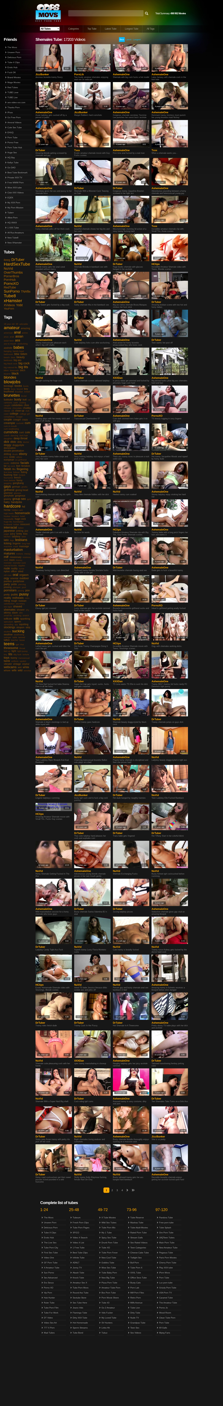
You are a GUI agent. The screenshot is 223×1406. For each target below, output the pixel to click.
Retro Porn (135, 1297)
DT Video (48, 1317)
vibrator (8, 664)
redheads (18, 597)
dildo (13, 441)
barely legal (18, 351)
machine (8, 546)
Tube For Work (51, 1312)
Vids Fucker (107, 1312)
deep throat (20, 438)
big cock (24, 363)
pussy (24, 594)
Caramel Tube (166, 1297)
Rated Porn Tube (138, 1232)
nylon (7, 571)
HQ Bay (11, 157)
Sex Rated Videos (138, 1242)
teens (9, 643)
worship (27, 670)
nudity (14, 568)
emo (6, 457)
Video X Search (80, 1237)
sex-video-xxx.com (16, 102)
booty (7, 389)
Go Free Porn (14, 117)
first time (8, 472)
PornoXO (11, 283)
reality (7, 597)
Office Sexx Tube (138, 1277)
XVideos (9, 305)
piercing (22, 584)
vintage (17, 664)
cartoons (8, 402)
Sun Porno (49, 1272)
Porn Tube (12, 137)
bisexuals (14, 370)
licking (7, 543)
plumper (17, 587)
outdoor (24, 578)
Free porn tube (166, 1222)
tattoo (7, 640)
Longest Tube (131, 28)
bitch (22, 370)
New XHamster (14, 242)
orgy (6, 578)
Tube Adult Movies (139, 1227)
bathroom (8, 354)
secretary (20, 603)
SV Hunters (106, 1322)
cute (27, 432)
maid (15, 546)
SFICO (76, 1232)
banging (8, 351)
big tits (23, 367)
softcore (8, 618)
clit (12, 411)
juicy (12, 533)
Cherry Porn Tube (167, 1262)
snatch (26, 615)
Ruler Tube (49, 1302)
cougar (19, 416)
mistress (27, 557)
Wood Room (165, 1312)
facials (24, 462)
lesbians (21, 540)
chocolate (17, 408)
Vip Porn (48, 1292)
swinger (7, 637)
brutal (24, 396)
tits (10, 654)
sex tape (8, 606)
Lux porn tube (165, 1282)
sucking (18, 631)
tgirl (17, 644)
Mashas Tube (136, 1222)
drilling (7, 454)
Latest (128, 39)
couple (8, 419)
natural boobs (10, 565)
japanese (9, 530)
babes (19, 347)
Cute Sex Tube (14, 127)
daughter (8, 438)
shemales (9, 609)
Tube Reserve (137, 1217)
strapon (20, 627)
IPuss (10, 112)
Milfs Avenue (136, 1302)
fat (5, 466)
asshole (8, 348)
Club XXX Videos (15, 192)
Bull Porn (134, 1262)
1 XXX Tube (13, 227)
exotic (6, 463)
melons (19, 553)
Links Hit (105, 1327)
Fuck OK (11, 72)
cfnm (26, 405)
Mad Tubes (49, 1332)
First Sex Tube (51, 1252)
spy (16, 624)
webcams (10, 667)
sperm (17, 621)
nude (7, 568)
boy (26, 389)
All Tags (150, 28)
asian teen (9, 340)
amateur (12, 327)
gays (7, 486)
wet (20, 667)
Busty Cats (135, 1282)
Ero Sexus (49, 1282)
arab (12, 336)
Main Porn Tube (166, 1242)
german (16, 486)
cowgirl (17, 419)
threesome (11, 648)
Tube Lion (135, 1307)
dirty (19, 442)
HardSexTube (17, 264)
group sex (19, 498)
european (9, 459)
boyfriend (9, 391)
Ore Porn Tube (166, 1232)
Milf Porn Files (137, 1292)
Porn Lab (134, 1287)
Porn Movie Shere (110, 1297)
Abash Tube (78, 1272)
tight (14, 651)
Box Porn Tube (108, 1292)
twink (7, 660)
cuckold (20, 423)
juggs (6, 534)
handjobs (16, 502)
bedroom (8, 360)
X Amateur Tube (51, 1267)
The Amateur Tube (168, 1302)
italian (21, 528)
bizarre (7, 374)
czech (6, 435)
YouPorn (9, 308)
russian (22, 601)
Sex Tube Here (80, 1302)
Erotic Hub (12, 67)
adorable (23, 324)
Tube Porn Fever (109, 1252)
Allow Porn (12, 217)
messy (27, 553)
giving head (21, 490)
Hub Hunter (49, 1297)
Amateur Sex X (80, 1282)
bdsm (23, 354)
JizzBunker (42, 74)
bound (20, 389)
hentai (7, 510)
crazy (25, 419)
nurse (21, 568)
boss (13, 389)
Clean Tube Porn (167, 1317)
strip (28, 627)
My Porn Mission (15, 207)
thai (22, 644)
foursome (8, 477)
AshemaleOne (121, 74)
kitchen (7, 536)
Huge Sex (12, 152)
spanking (25, 618)
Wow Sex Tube (108, 1267)
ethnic (19, 457)
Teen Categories (138, 1247)
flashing (8, 475)
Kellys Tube (13, 162)
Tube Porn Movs (80, 1287)
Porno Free (12, 142)
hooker (7, 516)
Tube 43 (105, 1302)
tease (22, 640)
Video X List (78, 1242)
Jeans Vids (78, 1307)
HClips (156, 264)
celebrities (17, 405)
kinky (19, 533)
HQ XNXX (12, 222)
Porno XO (48, 1287)
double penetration (14, 450)
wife (14, 670)
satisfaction (9, 603)
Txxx (77, 150)
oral (15, 575)
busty (17, 399)
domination (10, 448)
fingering (22, 469)
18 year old (9, 324)
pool (24, 587)
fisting (24, 472)
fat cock (11, 466)
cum (27, 423)
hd (23, 506)
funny (19, 480)
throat (22, 648)
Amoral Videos (14, 122)
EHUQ (10, 132)
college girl (25, 414)
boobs (18, 385)
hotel (22, 516)
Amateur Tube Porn (110, 1287)
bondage (8, 386)
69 (17, 324)
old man (8, 575)
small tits (8, 615)
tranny (14, 658)
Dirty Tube (135, 1312)
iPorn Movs (164, 1272)
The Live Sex (50, 1242)
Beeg (7, 259)
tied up (7, 651)
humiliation (18, 521)
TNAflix (25, 291)
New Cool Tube (108, 1257)
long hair (26, 543)
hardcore (12, 506)
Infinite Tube (78, 1257)
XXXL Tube (135, 1272)
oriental (14, 578)
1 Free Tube (78, 1247)
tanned (21, 637)
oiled (20, 571)
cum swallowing (11, 429)
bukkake (8, 399)
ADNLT (76, 1262)
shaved (17, 606)
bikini (6, 370)
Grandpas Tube (137, 1322)
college (14, 413)
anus (6, 336)
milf (6, 557)
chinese (7, 408)
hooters (15, 516)
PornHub (10, 279)
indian (16, 524)
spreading (8, 624)
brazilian (19, 391)
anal (17, 332)
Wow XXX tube (14, 187)
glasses (17, 493)
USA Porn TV (165, 1292)
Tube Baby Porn (109, 1272)
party (7, 584)
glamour (8, 493)
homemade (22, 513)
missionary (15, 557)
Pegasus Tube (166, 1252)
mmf (6, 560)
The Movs (12, 47)
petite (14, 584)
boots (26, 386)
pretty (7, 594)
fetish (7, 469)
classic (7, 411)
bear (13, 357)
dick (6, 441)
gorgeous (20, 495)
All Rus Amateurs (15, 232)
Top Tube (91, 28)
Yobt (19, 305)
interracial (10, 527)
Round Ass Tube (80, 1292)
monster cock (19, 563)
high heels (9, 513)
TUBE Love (12, 92)
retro (27, 598)
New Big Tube (108, 1277)
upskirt (23, 661)
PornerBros (11, 276)
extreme (15, 463)
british (27, 391)
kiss (25, 533)
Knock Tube (78, 1277)
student (7, 631)
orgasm (24, 574)
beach (7, 357)
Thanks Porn (13, 107)
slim (21, 613)
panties (8, 581)
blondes (10, 377)
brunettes (12, 395)
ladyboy (16, 536)
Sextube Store (79, 1297)
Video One (49, 1257)
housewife (9, 519)
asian (19, 336)
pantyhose (18, 581)
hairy (7, 502)
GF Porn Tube (50, 1262)
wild (20, 670)
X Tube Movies (108, 1217)
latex (24, 536)
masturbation (13, 550)
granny (7, 499)
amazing (25, 328)
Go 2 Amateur (108, 1307)
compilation (9, 416)
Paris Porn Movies (168, 1257)
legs (12, 540)
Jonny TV (77, 1267)
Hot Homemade (80, 1322)
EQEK (10, 197)
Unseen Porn (13, 52)
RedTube (10, 287)
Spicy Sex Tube (108, 1237)
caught (7, 405)
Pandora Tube (166, 1217)
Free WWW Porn (15, 182)
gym (29, 499)
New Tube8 (12, 237)
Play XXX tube (166, 1267)
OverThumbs (13, 272)
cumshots (11, 432)
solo (16, 618)
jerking (19, 531)
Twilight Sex (136, 1257)
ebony (23, 454)
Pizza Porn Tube (109, 1282)
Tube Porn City (51, 1247)
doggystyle (18, 445)
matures (9, 553)
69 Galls (163, 1327)
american (8, 333)
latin (6, 540)
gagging (8, 483)
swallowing (19, 634)
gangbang (18, 483)
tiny (5, 654)
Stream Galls (136, 1237)
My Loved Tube (108, 1317)
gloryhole (9, 495)
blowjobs (12, 381)
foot (15, 475)
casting (22, 402)
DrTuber (17, 259)
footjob (22, 475)
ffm (13, 469)
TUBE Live (12, 97)
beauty (21, 357)
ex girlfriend (21, 460)
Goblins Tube (107, 1262)
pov (27, 590)
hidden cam (17, 510)
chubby (27, 408)
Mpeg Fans (164, 1332)
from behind (9, 480)
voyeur (25, 664)
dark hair (23, 435)
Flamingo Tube (80, 1312)
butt (25, 399)
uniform (15, 661)
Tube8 (10, 295)
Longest (137, 39)
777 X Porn (49, 1327)
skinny (7, 612)
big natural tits (10, 367)
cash (15, 402)
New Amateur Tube (168, 1247)
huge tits (8, 521)
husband (8, 524)
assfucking (22, 343)
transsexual (24, 658)
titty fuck (17, 654)
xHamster (13, 300)
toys (6, 657)
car (29, 399)
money (19, 560)
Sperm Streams (80, 1327)
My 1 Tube (106, 1232)
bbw (16, 354)
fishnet (16, 472)
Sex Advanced (50, 1277)
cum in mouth (10, 426)
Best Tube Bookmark (17, 172)
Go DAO (11, 167)
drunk (15, 454)
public (14, 594)
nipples (21, 565)
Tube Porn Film (51, 1307)
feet (18, 466)
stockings (9, 627)
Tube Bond (78, 1332)
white (26, 667)
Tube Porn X (136, 1267)
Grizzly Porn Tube (167, 1287)
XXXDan (118, 377)
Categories (73, 28)
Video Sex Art (50, 1322)
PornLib (79, 74)
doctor (26, 442)
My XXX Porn (13, 202)
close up (19, 410)
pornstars (10, 590)
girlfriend (9, 489)
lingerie (17, 543)
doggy (7, 445)
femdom (25, 466)
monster (8, 563)
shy (27, 610)
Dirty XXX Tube (80, 1317)
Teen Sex (134, 1327)
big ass (17, 360)
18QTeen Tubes (166, 1237)
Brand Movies (14, 77)
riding (7, 601)
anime (25, 333)
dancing (14, 435)
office (14, 571)
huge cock (20, 519)
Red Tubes (12, 87)
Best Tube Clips (80, 1252)
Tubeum (77, 1217)
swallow (8, 634)
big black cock (10, 363)
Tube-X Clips (13, 62)
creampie (9, 423)
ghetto (24, 487)
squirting (23, 624)
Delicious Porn (14, 57)
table (14, 637)
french (17, 477)
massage (24, 546)
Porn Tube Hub (14, 147)
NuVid (8, 268)
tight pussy (22, 651)
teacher (14, 640)
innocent (25, 524)
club (27, 411)
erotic (12, 457)
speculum (8, 621)
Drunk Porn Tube (109, 1242)
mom (12, 560)
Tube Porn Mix (108, 1227)
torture (26, 654)
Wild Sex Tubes (108, 1222)
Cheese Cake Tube (139, 1252)
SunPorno (12, 291)
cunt (21, 432)
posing (21, 590)
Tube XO (105, 1247)
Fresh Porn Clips (81, 1222)
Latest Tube (110, 28)
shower (21, 609)
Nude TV (134, 1317)
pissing (8, 587)
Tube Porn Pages (81, 1227)
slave (15, 612)
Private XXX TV (14, 177)
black (15, 373)
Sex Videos (135, 1332)
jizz (26, 531)
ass (17, 340)
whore (7, 670)
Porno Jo (163, 1307)
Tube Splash (165, 1227)
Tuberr (10, 212)
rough (14, 601)
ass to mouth (10, 343)
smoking (17, 615)
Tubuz (104, 1332)
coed (6, 414)
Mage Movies (13, 82)
